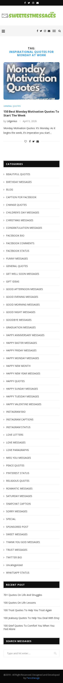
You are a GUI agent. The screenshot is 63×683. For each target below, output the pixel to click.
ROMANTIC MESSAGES (19, 488)
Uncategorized (14, 565)
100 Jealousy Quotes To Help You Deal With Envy (31, 618)
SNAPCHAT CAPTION (18, 503)
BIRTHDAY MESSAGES (19, 182)
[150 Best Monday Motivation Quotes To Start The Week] (31, 81)
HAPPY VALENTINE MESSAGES (23, 404)
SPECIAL (11, 519)
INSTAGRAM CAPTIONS (19, 419)
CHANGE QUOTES (16, 204)
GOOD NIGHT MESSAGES (20, 312)
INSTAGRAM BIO (16, 411)
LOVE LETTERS (14, 434)
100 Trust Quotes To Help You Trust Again (28, 610)
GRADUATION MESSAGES (21, 327)
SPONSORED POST (17, 526)
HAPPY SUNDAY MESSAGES (22, 388)
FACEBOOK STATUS (17, 250)
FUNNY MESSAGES (17, 258)
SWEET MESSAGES (16, 534)
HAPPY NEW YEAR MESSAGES (23, 373)
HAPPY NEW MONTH (18, 365)
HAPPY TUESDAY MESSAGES (22, 396)
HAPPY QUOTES (15, 381)
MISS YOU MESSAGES (18, 457)
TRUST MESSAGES (16, 549)
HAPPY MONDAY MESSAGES (22, 358)
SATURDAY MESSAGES (19, 496)
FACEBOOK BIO (15, 235)
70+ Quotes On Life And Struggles (23, 595)
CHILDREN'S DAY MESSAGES (22, 212)
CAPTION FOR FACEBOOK (21, 197)
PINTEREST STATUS (17, 473)
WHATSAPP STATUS (17, 572)
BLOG (9, 189)
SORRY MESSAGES (16, 511)
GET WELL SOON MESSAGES (22, 273)
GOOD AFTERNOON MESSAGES (24, 289)
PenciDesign (33, 677)
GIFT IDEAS (12, 281)
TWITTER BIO (14, 557)
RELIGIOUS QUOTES (17, 480)
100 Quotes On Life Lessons (20, 602)
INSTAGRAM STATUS (18, 427)
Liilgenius (12, 121)
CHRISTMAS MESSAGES (19, 220)
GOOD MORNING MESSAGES (23, 304)
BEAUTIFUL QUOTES (18, 174)
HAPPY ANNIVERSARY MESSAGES (25, 335)
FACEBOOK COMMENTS (20, 243)
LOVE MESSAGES (16, 442)
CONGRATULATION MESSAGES (24, 227)
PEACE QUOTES (15, 465)
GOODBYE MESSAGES (18, 319)
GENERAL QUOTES (12, 106)
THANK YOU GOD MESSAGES (23, 542)
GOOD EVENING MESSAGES (22, 296)
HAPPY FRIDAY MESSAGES (21, 350)
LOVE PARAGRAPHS (17, 450)
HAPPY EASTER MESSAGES (21, 342)
